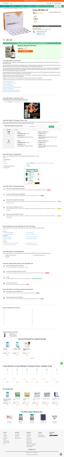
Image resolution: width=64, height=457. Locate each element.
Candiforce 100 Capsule (31, 234)
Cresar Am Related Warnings (9, 85)
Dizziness (28, 163)
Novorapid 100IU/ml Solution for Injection (11, 243)
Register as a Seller (29, 442)
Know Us (5, 432)
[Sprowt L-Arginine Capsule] (27, 344)
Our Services (28, 432)
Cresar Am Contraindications (9, 88)
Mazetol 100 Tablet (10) (8, 238)
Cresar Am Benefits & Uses (8, 81)
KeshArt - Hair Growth (6, 442)
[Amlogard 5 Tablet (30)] (57, 394)
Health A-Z (38, 6)
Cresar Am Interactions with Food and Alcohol (12, 91)
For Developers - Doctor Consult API (31, 443)
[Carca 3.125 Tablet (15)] (17, 394)
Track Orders (28, 436)
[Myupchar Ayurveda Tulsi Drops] (10, 52)
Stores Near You (28, 439)
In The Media (5, 435)
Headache (5, 163)
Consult (4, 6)
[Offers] (48, 3)
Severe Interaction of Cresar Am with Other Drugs (12, 87)
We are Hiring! (5, 438)
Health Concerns (12, 6)
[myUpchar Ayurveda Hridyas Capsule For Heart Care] (7, 394)
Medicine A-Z (29, 6)
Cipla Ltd (39, 28)
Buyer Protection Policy (18, 438)
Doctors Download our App (41, 436)
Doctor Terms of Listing (41, 435)
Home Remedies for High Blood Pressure (20, 101)
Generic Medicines (29, 438)
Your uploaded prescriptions (40, 34)
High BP (6, 101)
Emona (4, 443)
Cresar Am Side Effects (8, 84)
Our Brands (22, 6)
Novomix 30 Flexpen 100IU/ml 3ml (10, 244)
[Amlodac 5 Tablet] (47, 394)
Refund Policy (17, 436)
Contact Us (5, 436)
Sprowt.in (5, 439)
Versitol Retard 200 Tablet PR (32, 237)
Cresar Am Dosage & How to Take (10, 83)
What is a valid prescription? (40, 32)
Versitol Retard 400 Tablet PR (32, 238)
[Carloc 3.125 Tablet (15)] (37, 394)
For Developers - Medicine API (30, 445)
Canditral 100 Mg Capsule (8, 232)
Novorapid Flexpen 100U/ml (32, 243)
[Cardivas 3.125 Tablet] (27, 394)
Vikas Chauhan (12, 333)
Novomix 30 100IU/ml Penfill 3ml (32, 244)
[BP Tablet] (7, 344)
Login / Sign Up (57, 6)
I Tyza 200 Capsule (30, 232)
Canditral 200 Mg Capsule (8, 234)
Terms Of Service (17, 435)
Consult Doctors (28, 435)
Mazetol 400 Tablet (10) (8, 237)
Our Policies (17, 432)
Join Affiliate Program (29, 446)
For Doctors (40, 432)
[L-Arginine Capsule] (17, 344)
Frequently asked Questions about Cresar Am (12, 90)
